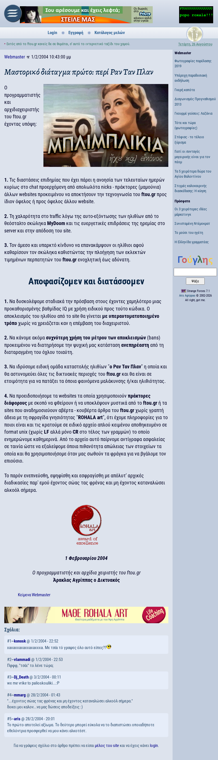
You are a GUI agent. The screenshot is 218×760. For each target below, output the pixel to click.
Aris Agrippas (187, 295)
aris (17, 718)
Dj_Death (21, 677)
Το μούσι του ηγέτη (189, 232)
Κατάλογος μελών (110, 32)
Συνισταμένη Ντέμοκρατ (192, 223)
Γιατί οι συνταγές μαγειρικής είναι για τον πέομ (192, 156)
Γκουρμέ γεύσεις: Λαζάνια (193, 113)
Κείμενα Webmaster (34, 594)
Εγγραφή (75, 32)
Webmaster (14, 57)
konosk (20, 641)
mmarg (20, 695)
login (154, 745)
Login (52, 32)
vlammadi (22, 659)
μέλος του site (107, 745)
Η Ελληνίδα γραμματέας (192, 242)
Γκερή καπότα (185, 90)
